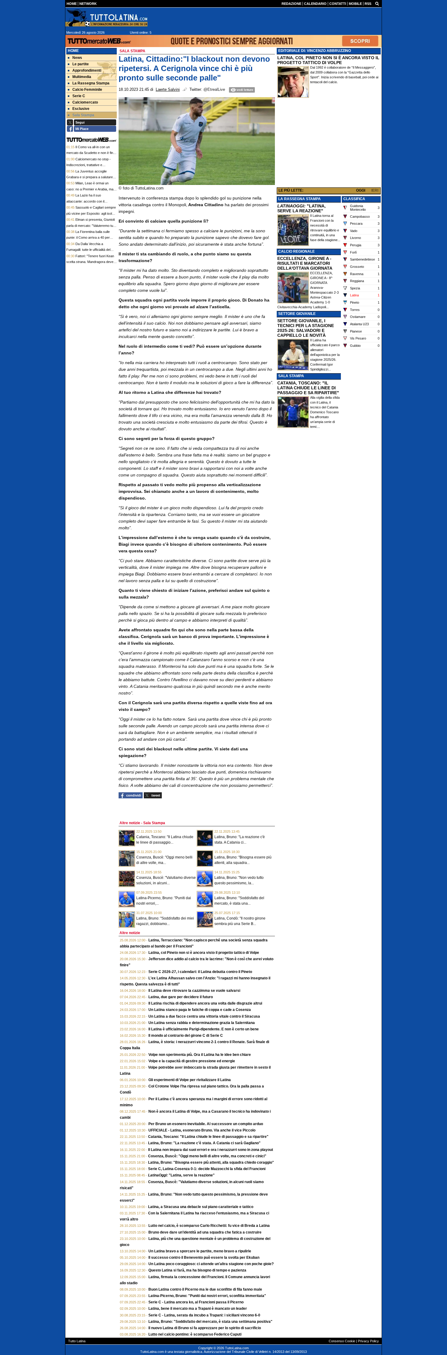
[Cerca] (377, 3)
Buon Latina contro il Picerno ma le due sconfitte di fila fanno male (205, 1289)
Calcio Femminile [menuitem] (87, 89)
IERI (374, 190)
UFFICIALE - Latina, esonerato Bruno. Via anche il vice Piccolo (201, 1130)
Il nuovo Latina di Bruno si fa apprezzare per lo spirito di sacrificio (204, 1328)
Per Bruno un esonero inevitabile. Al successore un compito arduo (205, 1124)
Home (73, 51)
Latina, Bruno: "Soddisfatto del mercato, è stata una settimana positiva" (210, 1321)
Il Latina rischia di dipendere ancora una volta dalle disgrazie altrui (205, 1003)
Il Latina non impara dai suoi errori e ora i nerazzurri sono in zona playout (210, 1150)
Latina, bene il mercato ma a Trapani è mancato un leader (197, 1308)
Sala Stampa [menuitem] (83, 115)
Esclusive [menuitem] (80, 109)
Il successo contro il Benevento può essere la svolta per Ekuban (203, 1257)
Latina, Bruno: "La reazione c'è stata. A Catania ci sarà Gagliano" (204, 1143)
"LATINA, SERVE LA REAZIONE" (301, 208)
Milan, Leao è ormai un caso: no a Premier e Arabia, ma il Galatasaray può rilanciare (91, 189)
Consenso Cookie (342, 1341)
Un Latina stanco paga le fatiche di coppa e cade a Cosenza (199, 1010)
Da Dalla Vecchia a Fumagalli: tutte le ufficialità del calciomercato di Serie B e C (88, 250)
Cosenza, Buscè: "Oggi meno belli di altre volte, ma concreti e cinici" (207, 1156)
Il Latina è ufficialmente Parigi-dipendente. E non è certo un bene (203, 1029)
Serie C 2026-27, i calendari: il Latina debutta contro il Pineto (200, 972)
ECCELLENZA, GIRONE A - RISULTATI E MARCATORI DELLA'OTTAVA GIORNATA (304, 263)
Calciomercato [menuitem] (85, 102)
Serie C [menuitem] (78, 96)
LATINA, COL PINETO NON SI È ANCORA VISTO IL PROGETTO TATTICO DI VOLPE (328, 60)
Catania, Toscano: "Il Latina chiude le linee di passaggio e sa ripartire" (208, 1137)
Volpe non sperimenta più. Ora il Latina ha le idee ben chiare (199, 1055)
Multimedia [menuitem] (81, 77)
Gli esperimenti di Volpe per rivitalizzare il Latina (189, 1080)
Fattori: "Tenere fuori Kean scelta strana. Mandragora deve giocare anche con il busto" (90, 262)
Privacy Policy (368, 1341)
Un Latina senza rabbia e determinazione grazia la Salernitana (201, 1023)
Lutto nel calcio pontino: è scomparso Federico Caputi (194, 1334)
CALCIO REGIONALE (296, 251)
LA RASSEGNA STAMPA (299, 199)
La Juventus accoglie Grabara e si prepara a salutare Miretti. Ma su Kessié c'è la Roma (90, 177)
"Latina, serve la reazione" (181, 1175)
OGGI (360, 190)
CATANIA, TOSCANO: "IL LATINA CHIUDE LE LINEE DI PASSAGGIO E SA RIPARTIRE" (308, 388)
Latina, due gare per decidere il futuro (180, 997)
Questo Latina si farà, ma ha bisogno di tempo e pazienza (197, 1270)
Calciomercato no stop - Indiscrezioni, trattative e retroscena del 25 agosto (88, 165)
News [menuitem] (77, 58)
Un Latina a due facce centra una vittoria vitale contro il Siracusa (204, 1016)
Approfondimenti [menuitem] (86, 70)
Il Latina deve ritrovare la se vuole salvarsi (194, 990)
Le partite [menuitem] (80, 64)
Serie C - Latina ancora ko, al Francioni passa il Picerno (196, 1302)
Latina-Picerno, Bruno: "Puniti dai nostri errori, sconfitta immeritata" (207, 1296)
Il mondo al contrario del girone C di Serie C (185, 1035)
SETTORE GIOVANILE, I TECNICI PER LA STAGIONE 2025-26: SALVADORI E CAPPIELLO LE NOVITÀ (305, 328)
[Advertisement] (329, 143)
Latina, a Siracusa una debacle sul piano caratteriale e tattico (200, 1207)
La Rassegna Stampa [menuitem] (90, 83)
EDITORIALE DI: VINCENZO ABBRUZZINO (314, 51)
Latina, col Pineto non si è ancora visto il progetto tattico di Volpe (203, 953)
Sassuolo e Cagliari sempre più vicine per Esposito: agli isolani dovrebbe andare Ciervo (91, 213)
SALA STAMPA (291, 376)
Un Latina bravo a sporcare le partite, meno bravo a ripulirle (199, 1251)
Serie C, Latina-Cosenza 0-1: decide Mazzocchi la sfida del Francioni (206, 1169)
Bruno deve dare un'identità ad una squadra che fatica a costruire (205, 1232)
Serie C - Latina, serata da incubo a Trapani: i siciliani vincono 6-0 (204, 1315)
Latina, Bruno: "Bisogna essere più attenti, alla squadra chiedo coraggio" (211, 1162)
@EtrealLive (214, 89)
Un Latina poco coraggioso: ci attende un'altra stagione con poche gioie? (211, 1264)
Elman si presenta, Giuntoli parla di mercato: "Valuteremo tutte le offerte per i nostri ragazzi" (91, 225)
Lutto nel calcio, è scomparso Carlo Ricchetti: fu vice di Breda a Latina (209, 1226)
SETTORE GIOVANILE (297, 314)
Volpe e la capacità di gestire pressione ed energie (191, 1061)
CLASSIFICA (354, 199)
